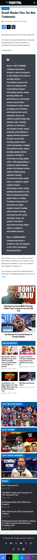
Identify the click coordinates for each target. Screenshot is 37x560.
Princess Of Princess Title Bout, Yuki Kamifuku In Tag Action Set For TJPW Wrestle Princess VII (27, 360)
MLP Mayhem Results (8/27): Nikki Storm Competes (16, 503)
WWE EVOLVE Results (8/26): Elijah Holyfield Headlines (17, 512)
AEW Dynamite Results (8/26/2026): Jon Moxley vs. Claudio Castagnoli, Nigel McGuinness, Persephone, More (19, 523)
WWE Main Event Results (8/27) (26, 384)
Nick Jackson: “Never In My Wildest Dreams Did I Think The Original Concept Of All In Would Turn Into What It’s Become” (9, 361)
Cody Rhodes (22, 263)
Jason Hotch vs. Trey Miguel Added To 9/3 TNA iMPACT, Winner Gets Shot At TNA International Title (10, 387)
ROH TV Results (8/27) (10, 485)
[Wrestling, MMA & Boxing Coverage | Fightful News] (13, 2)
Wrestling (5, 8)
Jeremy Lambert (7, 21)
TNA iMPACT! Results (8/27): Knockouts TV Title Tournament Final (17, 494)
